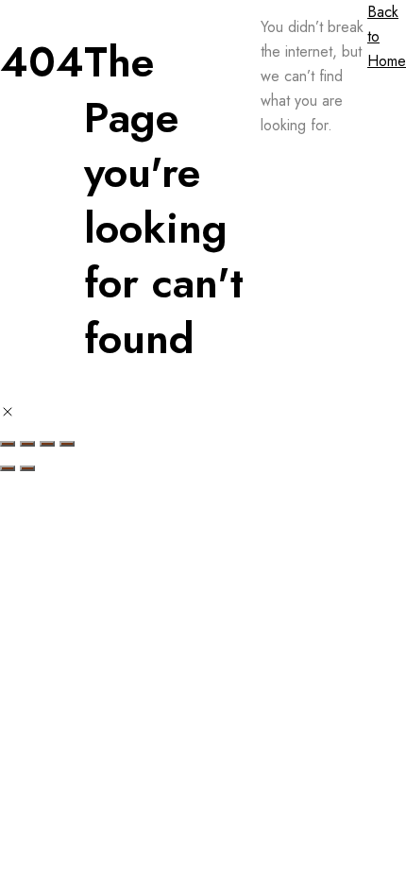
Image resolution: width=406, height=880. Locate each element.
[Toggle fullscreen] (27, 444)
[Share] (47, 444)
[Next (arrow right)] (27, 468)
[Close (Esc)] (67, 444)
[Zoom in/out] (7, 444)
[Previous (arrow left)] (7, 468)
